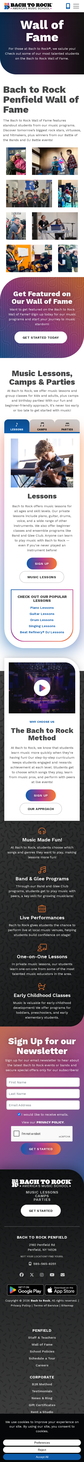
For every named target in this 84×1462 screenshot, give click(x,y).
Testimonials (42, 1391)
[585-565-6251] (68, 6)
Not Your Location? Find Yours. (42, 1256)
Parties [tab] (67, 429)
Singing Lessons (42, 626)
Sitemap (67, 1305)
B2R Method (42, 1384)
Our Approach (41, 809)
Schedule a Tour (42, 1358)
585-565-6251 (44, 1264)
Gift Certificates (42, 1405)
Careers (42, 1365)
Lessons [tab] (16, 429)
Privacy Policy (21, 1305)
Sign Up (42, 564)
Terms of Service (46, 1305)
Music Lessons (42, 577)
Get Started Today (41, 337)
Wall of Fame (42, 1344)
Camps (42, 1196)
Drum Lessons (42, 620)
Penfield (42, 1330)
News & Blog (42, 1398)
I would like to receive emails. (44, 1114)
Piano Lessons (42, 608)
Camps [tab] (42, 429)
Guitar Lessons (42, 614)
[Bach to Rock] (28, 6)
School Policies (42, 1351)
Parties (41, 1199)
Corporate (42, 1377)
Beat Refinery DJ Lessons (42, 632)
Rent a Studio (42, 1412)
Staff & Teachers (42, 1337)
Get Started (41, 1211)
